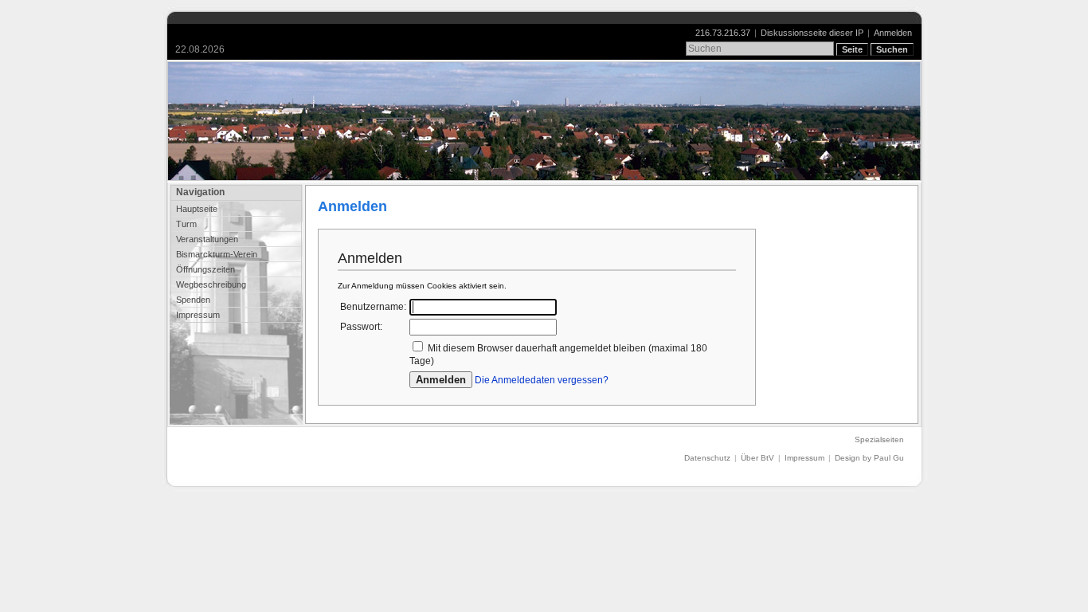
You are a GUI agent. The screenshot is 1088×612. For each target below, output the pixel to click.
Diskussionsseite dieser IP (812, 32)
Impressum (198, 315)
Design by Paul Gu (869, 457)
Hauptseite (196, 209)
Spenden (193, 299)
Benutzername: (373, 306)
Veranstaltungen (207, 239)
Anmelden (893, 32)
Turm (186, 224)
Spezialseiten (879, 439)
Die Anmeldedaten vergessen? (542, 380)
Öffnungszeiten (205, 269)
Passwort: (361, 326)
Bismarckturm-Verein (216, 254)
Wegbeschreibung (211, 284)
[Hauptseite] (544, 121)
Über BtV (757, 457)
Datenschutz (707, 457)
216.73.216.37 (722, 32)
